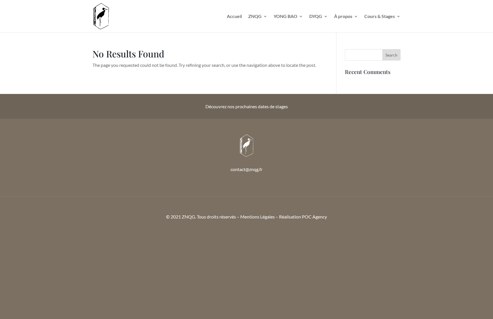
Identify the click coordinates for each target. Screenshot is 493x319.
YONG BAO (285, 16)
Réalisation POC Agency (303, 216)
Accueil (234, 16)
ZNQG (255, 16)
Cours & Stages (379, 16)
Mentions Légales (257, 216)
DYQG (315, 16)
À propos (343, 16)
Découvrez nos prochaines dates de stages (246, 106)
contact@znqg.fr (246, 169)
